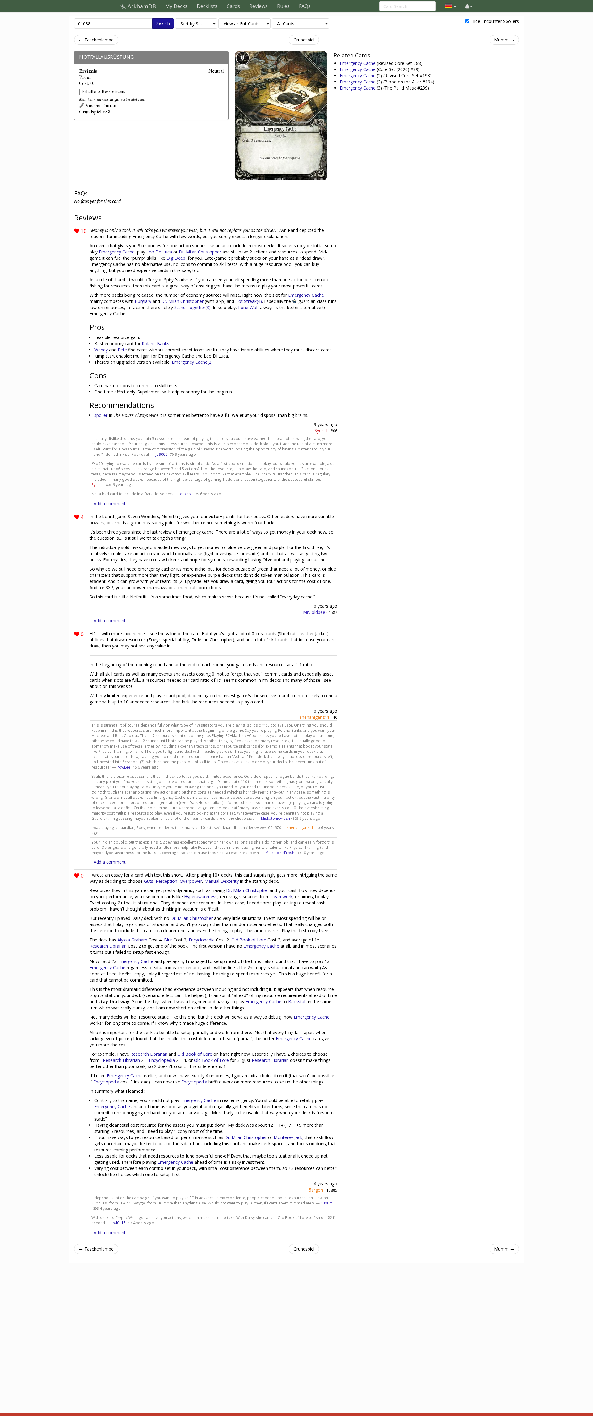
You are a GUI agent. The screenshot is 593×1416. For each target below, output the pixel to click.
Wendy (101, 350)
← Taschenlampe (96, 40)
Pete (122, 350)
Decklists (207, 6)
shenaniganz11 (315, 717)
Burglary (143, 301)
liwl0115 (118, 1222)
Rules (283, 6)
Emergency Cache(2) (192, 362)
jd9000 (161, 454)
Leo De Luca (159, 252)
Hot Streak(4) (248, 301)
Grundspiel (303, 40)
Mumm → (504, 40)
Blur (168, 940)
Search (163, 23)
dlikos (185, 493)
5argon (316, 1190)
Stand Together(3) (192, 307)
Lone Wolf (248, 307)
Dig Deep (175, 258)
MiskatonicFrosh (275, 818)
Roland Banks (155, 343)
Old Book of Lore (248, 940)
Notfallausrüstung (106, 57)
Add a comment (110, 503)
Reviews (258, 6)
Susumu (328, 1202)
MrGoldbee (314, 612)
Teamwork (281, 896)
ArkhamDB (141, 6)
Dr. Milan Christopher (200, 252)
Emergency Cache (358, 63)
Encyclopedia (202, 940)
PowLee (123, 767)
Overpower (191, 881)
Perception (166, 881)
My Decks (176, 6)
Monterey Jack (288, 1137)
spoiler (100, 415)
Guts (148, 881)
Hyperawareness (200, 896)
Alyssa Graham (132, 940)
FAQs (305, 6)
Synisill (320, 431)
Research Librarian (108, 946)
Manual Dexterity (221, 881)
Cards (233, 6)
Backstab (297, 1001)
